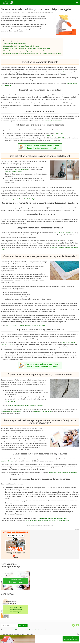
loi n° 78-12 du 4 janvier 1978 (64, 233)
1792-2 (62, 133)
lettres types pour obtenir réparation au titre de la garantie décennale (47, 520)
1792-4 (53, 136)
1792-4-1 (61, 138)
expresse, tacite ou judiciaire (53, 121)
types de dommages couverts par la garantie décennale (25, 405)
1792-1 (46, 136)
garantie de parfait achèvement (11, 411)
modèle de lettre (51, 459)
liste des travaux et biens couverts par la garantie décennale (26, 325)
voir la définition (10, 401)
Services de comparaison (40, 630)
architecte (8, 172)
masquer (14, 41)
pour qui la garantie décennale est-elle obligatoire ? (22, 199)
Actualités (14, 630)
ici (58, 241)
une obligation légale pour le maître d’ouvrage (63, 472)
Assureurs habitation (25, 630)
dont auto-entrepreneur (22, 169)
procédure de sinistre (7, 461)
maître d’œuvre (17, 172)
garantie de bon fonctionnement (42, 411)
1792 (56, 133)
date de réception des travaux (58, 72)
